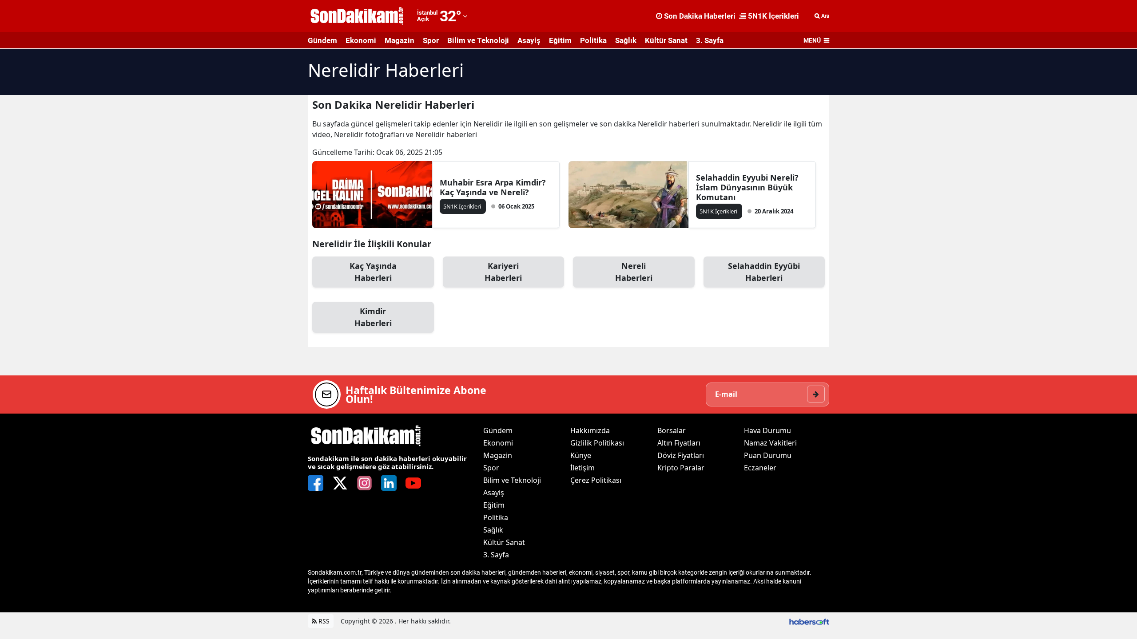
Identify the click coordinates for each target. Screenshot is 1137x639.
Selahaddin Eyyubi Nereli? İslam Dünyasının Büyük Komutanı (747, 187)
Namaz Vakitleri (770, 443)
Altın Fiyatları (678, 443)
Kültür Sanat (666, 40)
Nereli (633, 271)
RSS (323, 621)
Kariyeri (503, 271)
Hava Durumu (767, 430)
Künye (580, 455)
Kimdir (373, 317)
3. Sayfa (710, 40)
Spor (431, 40)
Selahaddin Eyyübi (764, 271)
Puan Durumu (767, 455)
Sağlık (625, 40)
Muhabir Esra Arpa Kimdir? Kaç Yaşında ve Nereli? (493, 187)
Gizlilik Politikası (597, 443)
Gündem (322, 40)
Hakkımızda (590, 430)
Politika (593, 40)
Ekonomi (361, 40)
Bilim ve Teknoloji (478, 40)
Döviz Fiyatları (680, 455)
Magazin (399, 40)
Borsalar (671, 430)
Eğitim (560, 40)
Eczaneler (760, 468)
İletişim (582, 468)
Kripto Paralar (680, 468)
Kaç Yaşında (373, 271)
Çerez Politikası (595, 480)
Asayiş (529, 40)
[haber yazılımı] (809, 621)
